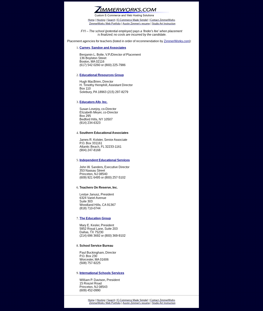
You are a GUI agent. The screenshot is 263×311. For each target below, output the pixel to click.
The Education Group (95, 218)
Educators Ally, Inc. (93, 102)
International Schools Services (102, 273)
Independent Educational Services (105, 160)
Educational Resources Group (102, 75)
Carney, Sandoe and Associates (103, 47)
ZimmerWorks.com (176, 41)
